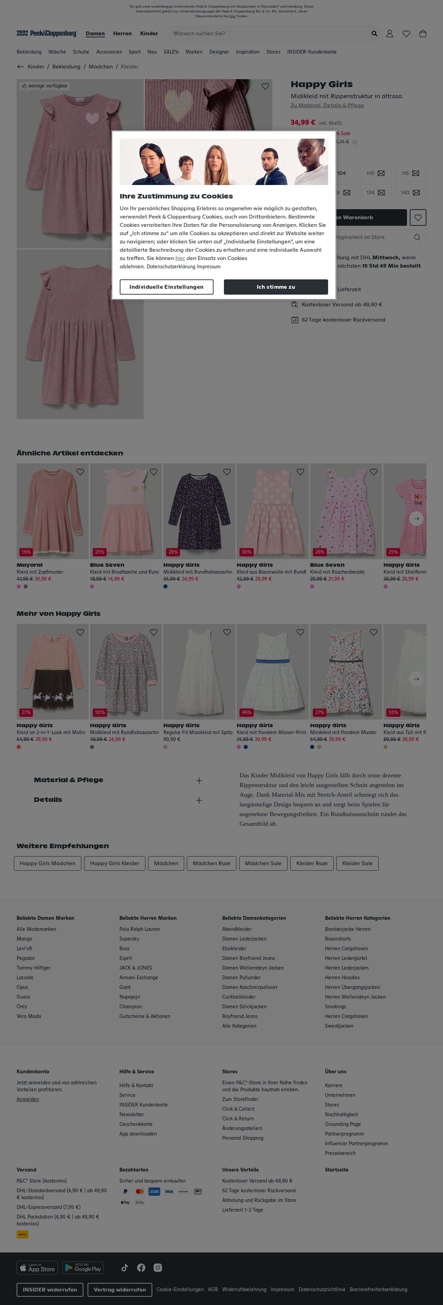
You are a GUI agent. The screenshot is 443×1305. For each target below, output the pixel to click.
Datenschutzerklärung (171, 267)
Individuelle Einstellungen (166, 287)
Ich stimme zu (276, 287)
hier (180, 258)
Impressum (209, 267)
